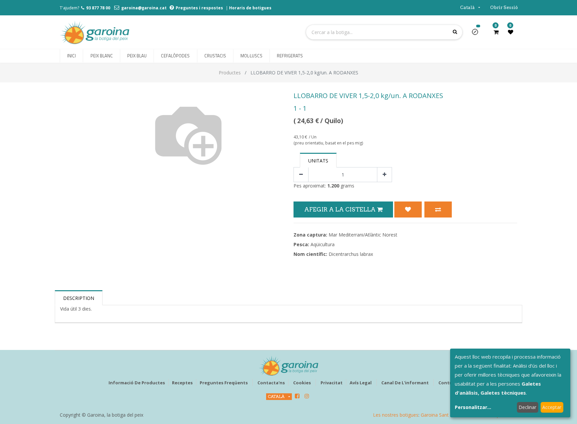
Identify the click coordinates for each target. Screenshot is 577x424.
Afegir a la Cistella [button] (340, 209)
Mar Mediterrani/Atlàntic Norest (363, 235)
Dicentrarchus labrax (351, 254)
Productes (230, 72)
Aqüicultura (323, 244)
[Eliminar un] (301, 174)
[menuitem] (71, 56)
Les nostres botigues (395, 415)
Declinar (527, 407)
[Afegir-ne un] (384, 174)
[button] (477, 34)
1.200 (333, 185)
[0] (496, 32)
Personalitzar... (473, 407)
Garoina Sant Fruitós (443, 415)
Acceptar (551, 407)
